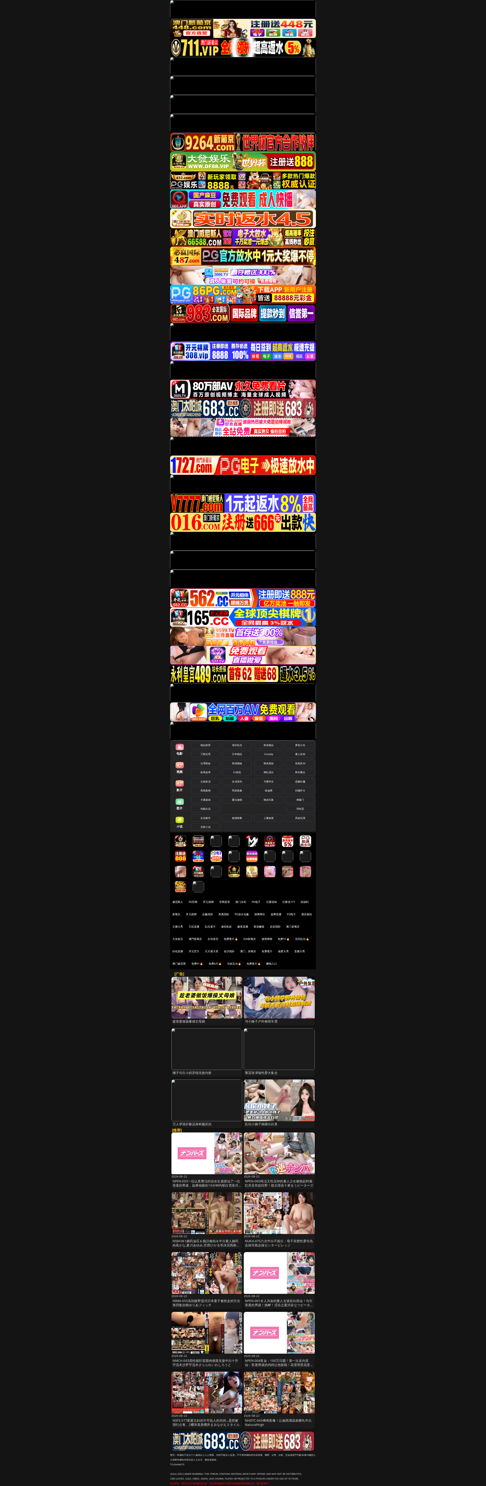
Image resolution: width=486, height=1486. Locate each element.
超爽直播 (276, 914)
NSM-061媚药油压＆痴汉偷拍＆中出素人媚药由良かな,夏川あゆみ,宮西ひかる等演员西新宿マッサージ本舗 (206, 1245)
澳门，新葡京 (248, 951)
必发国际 (275, 926)
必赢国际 (207, 914)
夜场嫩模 (259, 926)
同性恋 (300, 808)
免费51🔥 (284, 939)
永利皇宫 (212, 939)
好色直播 (177, 951)
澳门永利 (240, 902)
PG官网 (193, 902)
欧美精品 (269, 745)
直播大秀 (299, 951)
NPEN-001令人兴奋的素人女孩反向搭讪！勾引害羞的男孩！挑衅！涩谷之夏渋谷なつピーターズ (279, 1305)
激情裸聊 (267, 939)
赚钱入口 (271, 963)
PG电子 (256, 902)
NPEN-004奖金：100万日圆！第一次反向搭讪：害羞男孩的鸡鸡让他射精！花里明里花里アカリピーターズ (279, 1364)
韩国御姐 (237, 763)
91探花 (237, 772)
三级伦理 (205, 754)
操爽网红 (259, 914)
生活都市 (205, 818)
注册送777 (288, 902)
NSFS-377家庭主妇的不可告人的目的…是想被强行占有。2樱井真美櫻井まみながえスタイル (206, 1422)
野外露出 (300, 772)
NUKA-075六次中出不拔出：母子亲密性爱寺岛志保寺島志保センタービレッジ (279, 1243)
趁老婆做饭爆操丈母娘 (189, 1021)
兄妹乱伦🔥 (234, 963)
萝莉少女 (300, 745)
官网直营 (224, 902)
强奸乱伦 (237, 745)
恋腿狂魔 (300, 781)
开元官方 (194, 951)
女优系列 (237, 781)
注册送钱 (271, 902)
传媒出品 (205, 808)
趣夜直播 (242, 926)
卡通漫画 (205, 799)
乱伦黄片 (210, 926)
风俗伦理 (300, 818)
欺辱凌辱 (205, 772)
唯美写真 (269, 799)
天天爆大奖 (211, 951)
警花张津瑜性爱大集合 (261, 1073)
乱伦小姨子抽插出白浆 (261, 1124)
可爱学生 (269, 781)
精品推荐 (205, 745)
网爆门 (300, 799)
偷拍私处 (226, 926)
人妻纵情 (269, 818)
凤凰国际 (224, 914)
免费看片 (267, 951)
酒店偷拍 (306, 914)
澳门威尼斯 (179, 963)
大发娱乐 (177, 939)
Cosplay (268, 754)
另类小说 (205, 827)
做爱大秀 (283, 951)
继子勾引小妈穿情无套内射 (192, 1073)
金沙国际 (229, 951)
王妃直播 (194, 926)
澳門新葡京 (195, 939)
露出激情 (237, 799)
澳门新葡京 (293, 926)
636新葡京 (249, 939)
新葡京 (176, 914)
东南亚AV (300, 763)
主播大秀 (177, 926)
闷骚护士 (300, 790)
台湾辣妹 (205, 763)
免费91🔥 (197, 963)
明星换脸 (237, 790)
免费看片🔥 (231, 939)
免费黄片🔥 (254, 963)
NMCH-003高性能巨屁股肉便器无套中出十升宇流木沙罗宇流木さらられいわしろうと (205, 1362)
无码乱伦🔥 (302, 939)
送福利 (304, 902)
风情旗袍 (205, 790)
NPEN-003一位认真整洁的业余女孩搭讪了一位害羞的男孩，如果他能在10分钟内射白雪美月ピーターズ (206, 1185)
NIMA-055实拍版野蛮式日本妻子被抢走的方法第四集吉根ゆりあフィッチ (206, 1303)
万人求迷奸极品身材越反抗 (192, 1124)
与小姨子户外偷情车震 (261, 1021)
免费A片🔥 (215, 963)
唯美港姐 (269, 763)
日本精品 (237, 754)
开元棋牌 (208, 902)
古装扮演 (205, 781)
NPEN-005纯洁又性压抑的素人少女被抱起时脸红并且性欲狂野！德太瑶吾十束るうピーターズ (279, 1183)
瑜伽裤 (268, 790)
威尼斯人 (177, 902)
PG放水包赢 (242, 914)
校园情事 (237, 818)
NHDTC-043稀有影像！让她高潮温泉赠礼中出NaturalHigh (278, 1422)
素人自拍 (300, 754)
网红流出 (269, 772)
